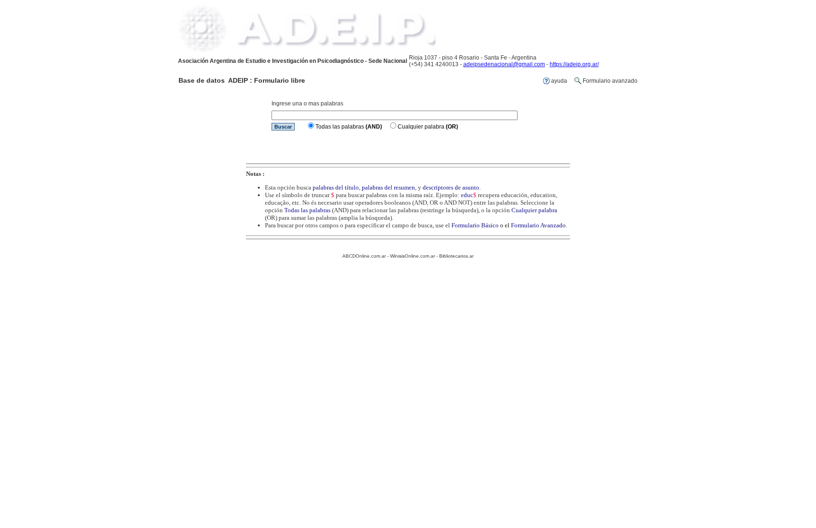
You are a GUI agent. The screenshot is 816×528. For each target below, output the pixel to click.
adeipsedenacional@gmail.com (504, 64)
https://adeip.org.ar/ (574, 64)
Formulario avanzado (610, 81)
